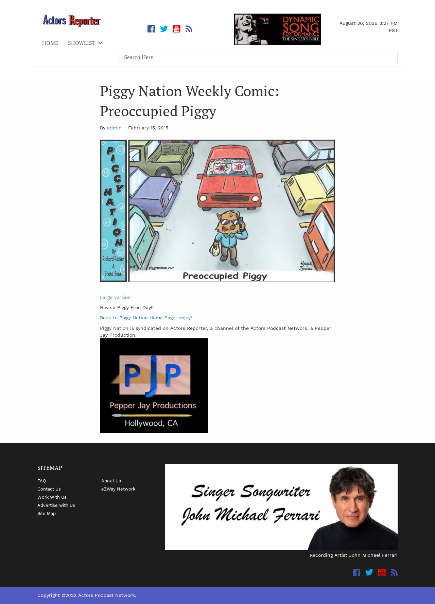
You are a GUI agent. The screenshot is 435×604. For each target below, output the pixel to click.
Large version (115, 297)
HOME (50, 43)
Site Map (46, 513)
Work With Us (52, 497)
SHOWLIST (81, 43)
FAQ (41, 480)
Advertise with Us (56, 505)
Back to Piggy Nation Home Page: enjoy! (146, 317)
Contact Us (49, 488)
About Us (111, 480)
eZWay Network (118, 488)
